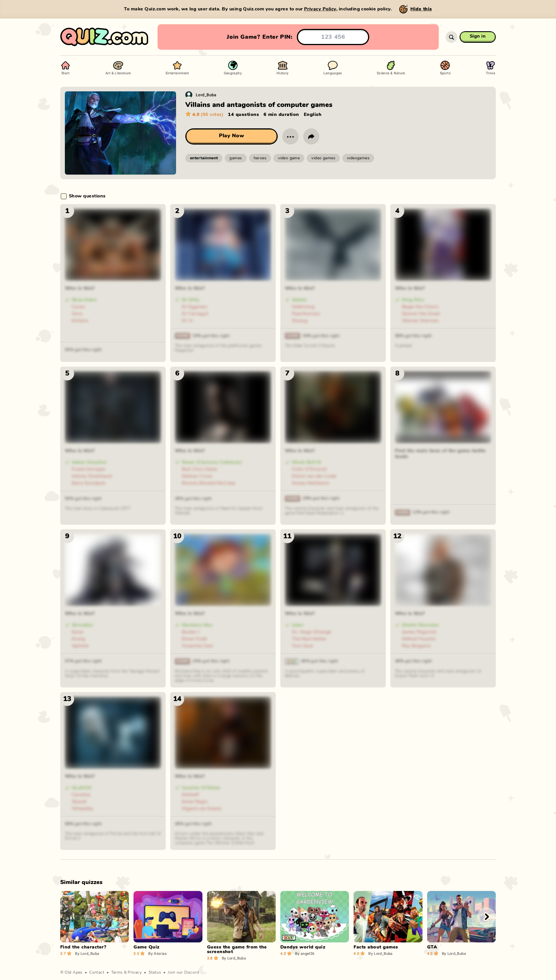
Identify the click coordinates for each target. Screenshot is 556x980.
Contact (96, 972)
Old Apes (73, 972)
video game (289, 158)
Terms (117, 972)
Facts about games (376, 947)
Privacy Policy (320, 9)
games (235, 158)
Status (155, 972)
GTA (432, 947)
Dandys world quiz (302, 947)
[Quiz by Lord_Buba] (188, 94)
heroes (260, 158)
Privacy (135, 972)
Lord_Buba (206, 94)
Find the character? (83, 947)
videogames (358, 158)
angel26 (304, 953)
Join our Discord (183, 972)
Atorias (157, 953)
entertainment (204, 158)
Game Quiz (146, 947)
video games (323, 158)
